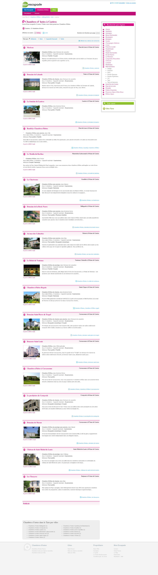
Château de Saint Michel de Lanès (40, 449)
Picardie (108, 88)
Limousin (108, 61)
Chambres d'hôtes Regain (36, 287)
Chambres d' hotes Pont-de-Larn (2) (38, 533)
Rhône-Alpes (110, 94)
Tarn (108, 80)
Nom (41, 39)
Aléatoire (33, 39)
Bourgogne (109, 37)
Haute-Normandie (111, 53)
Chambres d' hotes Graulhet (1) (72, 528)
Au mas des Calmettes (35, 233)
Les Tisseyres (32, 476)
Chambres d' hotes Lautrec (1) (37, 529)
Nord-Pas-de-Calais (112, 84)
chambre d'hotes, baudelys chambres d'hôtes (86, 147)
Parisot (85, 233)
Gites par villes (71, 552)
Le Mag (116, 552)
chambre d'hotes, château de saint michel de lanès (85, 470)
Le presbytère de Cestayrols (37, 395)
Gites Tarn (110, 108)
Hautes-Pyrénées (112, 76)
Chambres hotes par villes (39, 552)
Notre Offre (96, 549)
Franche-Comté (110, 47)
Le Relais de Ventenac (35, 260)
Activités (37, 13)
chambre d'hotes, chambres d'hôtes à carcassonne (84, 389)
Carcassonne (83, 314)
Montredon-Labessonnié (79, 154)
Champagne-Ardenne (112, 43)
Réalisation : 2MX (118, 556)
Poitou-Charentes (111, 90)
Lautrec (84, 101)
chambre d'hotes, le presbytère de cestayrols (86, 416)
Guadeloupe (109, 49)
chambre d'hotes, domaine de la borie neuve (86, 227)
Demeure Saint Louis (35, 341)
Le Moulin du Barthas (35, 154)
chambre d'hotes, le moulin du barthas (88, 173)
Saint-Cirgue (83, 287)
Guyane (108, 51)
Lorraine (108, 63)
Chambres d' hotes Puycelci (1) (72, 533)
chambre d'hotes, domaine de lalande (88, 95)
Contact (116, 549)
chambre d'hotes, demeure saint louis (88, 362)
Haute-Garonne (112, 74)
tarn (52, 17)
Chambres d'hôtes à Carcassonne (39, 368)
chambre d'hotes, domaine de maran (89, 443)
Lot (108, 78)
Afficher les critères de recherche (90, 40)
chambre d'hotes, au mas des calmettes (88, 254)
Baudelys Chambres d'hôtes (37, 128)
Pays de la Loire (111, 86)
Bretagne (108, 39)
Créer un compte (131, 3)
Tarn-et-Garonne (112, 82)
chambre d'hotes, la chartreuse (90, 200)
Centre (108, 41)
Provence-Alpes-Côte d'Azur (114, 92)
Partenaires (117, 554)
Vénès (85, 74)
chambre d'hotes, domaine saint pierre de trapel (85, 335)
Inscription (96, 550)
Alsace (108, 29)
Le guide (95, 552)
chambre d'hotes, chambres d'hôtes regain (87, 308)
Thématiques (27, 13)
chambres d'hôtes (35, 17)
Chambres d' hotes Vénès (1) (36, 537)
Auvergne (109, 33)
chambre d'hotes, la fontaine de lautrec (88, 122)
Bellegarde (84, 206)
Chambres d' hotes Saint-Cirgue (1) (38, 535)
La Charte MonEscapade (100, 554)
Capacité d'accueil (51, 39)
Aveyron (110, 70)
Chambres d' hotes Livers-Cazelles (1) (74, 529)
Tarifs (62, 39)
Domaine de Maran (34, 422)
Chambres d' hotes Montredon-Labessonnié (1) (41, 531)
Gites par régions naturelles (75, 550)
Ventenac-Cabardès (81, 260)
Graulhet (84, 179)
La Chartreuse (32, 179)
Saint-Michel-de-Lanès (80, 449)
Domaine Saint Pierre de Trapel (39, 314)
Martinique (109, 64)
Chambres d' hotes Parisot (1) (71, 531)
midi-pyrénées (46, 17)
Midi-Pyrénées (110, 66)
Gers (108, 72)
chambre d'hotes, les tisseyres (90, 497)
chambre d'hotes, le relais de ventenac (88, 281)
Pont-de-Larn (83, 47)
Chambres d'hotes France (39, 549)
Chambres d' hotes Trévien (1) (72, 535)
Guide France (117, 550)
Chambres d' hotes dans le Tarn (36, 522)
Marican (30, 47)
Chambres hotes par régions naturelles (42, 550)
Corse (107, 45)
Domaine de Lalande (35, 74)
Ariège (109, 68)
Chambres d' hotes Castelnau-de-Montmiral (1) (76, 526)
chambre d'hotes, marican (91, 68)
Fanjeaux (84, 476)
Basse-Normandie (111, 35)
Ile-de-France (110, 55)
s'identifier (122, 3)
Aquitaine (109, 31)
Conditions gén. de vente (100, 556)
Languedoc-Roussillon (113, 59)
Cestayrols (84, 395)
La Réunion (109, 57)
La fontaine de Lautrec (35, 101)
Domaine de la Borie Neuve (37, 206)
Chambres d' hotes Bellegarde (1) (37, 526)
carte (46, 32)
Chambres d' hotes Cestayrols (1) (38, 528)
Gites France (71, 549)
